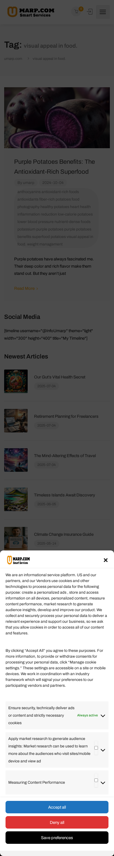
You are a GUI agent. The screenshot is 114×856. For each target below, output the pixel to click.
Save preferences (57, 838)
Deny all (57, 822)
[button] (105, 560)
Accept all (57, 807)
